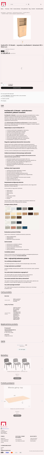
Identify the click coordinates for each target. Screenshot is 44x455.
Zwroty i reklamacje (4, 441)
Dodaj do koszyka (17, 87)
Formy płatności (19, 439)
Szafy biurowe (9, 12)
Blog (1, 448)
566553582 (7, 334)
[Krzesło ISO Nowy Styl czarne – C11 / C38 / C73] (17, 364)
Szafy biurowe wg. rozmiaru (17, 12)
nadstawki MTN (10, 238)
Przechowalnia (33, 441)
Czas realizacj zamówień (20, 441)
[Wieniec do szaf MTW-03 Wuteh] (17, 396)
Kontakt (2, 442)
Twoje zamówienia (33, 438)
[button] (29, 4)
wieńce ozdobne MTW (11, 236)
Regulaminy (3, 438)
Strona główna (3, 12)
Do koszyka (17, 378)
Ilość (2, 83)
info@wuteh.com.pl (9, 335)
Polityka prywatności (4, 439)
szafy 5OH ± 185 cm (26, 12)
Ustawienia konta (33, 439)
